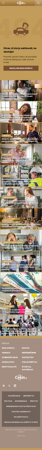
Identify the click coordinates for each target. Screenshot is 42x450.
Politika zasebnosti (21, 411)
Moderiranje (21, 401)
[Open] (3, 3)
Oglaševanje (14, 396)
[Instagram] (15, 386)
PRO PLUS (8, 401)
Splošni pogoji (21, 417)
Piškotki (34, 401)
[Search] (38, 3)
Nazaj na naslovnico (21, 68)
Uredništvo (28, 396)
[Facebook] (4, 386)
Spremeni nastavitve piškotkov (21, 406)
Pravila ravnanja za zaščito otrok (21, 422)
